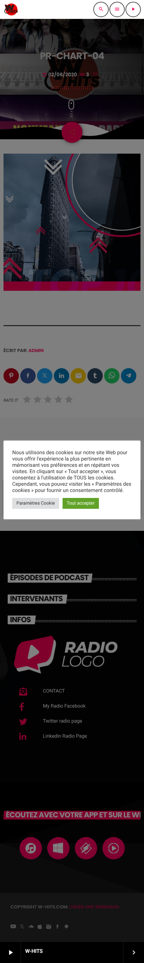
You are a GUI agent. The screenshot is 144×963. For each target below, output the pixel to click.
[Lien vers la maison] (11, 9)
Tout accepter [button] (81, 503)
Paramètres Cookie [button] (35, 503)
